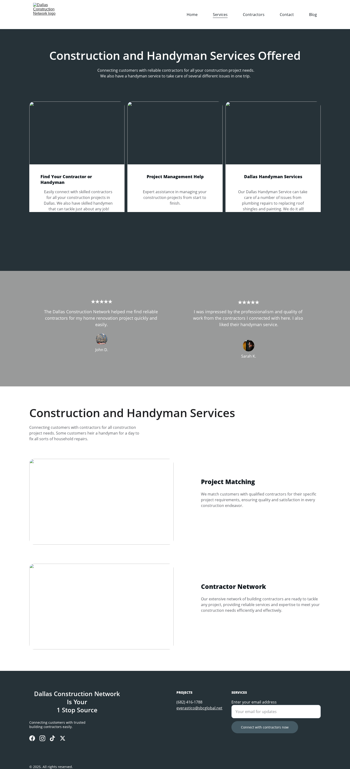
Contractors (254, 14)
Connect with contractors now (265, 727)
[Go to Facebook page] (32, 738)
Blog (313, 14)
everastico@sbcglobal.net (199, 708)
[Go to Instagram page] (42, 738)
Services (220, 14)
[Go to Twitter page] (62, 738)
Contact (287, 14)
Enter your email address (254, 702)
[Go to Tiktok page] (52, 738)
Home (192, 14)
